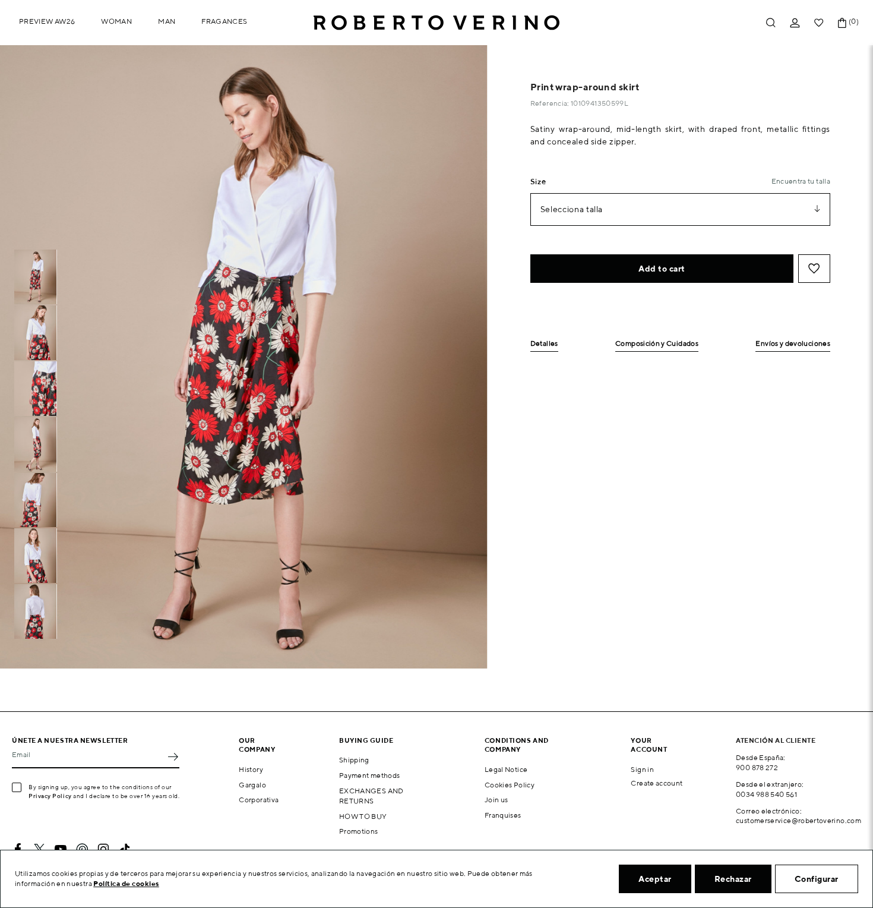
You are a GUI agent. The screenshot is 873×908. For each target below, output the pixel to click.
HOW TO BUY (363, 816)
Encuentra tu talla (800, 180)
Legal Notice (506, 769)
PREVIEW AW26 (47, 21)
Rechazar (733, 879)
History (251, 769)
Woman (116, 21)
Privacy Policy (50, 795)
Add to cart (661, 268)
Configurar (817, 879)
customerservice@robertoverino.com (798, 820)
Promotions (358, 831)
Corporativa (259, 799)
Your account (649, 744)
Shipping (354, 759)
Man (166, 21)
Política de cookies (126, 883)
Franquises (503, 815)
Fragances (224, 21)
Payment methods (369, 775)
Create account (656, 782)
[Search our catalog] (771, 23)
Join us (496, 799)
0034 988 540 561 (766, 794)
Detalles (544, 344)
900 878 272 (757, 767)
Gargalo (252, 784)
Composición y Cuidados (656, 344)
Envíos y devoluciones (792, 344)
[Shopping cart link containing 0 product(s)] (842, 23)
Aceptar (655, 879)
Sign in (642, 769)
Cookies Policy (509, 784)
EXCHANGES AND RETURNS (371, 795)
